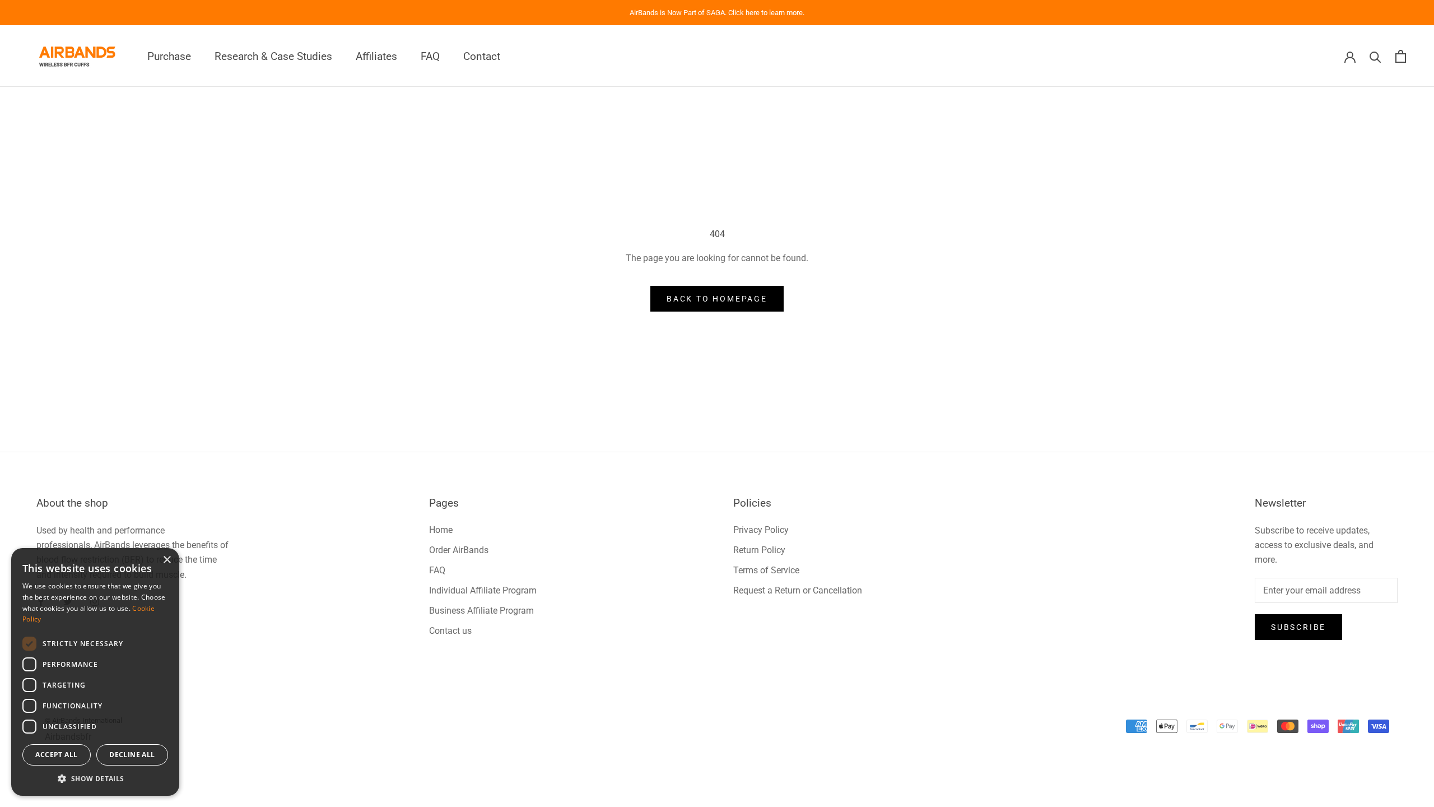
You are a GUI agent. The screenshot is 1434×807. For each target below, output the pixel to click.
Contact (481, 56)
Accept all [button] (56, 754)
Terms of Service (766, 570)
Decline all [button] (132, 754)
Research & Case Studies (273, 56)
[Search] (1375, 56)
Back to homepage (717, 298)
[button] (95, 779)
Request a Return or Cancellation (797, 590)
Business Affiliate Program (481, 610)
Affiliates (376, 56)
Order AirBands (458, 550)
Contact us (450, 630)
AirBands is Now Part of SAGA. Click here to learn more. (717, 12)
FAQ (430, 56)
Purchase (169, 56)
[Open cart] (1400, 56)
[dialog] (95, 672)
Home (441, 530)
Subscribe (1298, 627)
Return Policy (759, 550)
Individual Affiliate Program (483, 590)
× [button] (166, 560)
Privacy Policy (761, 530)
